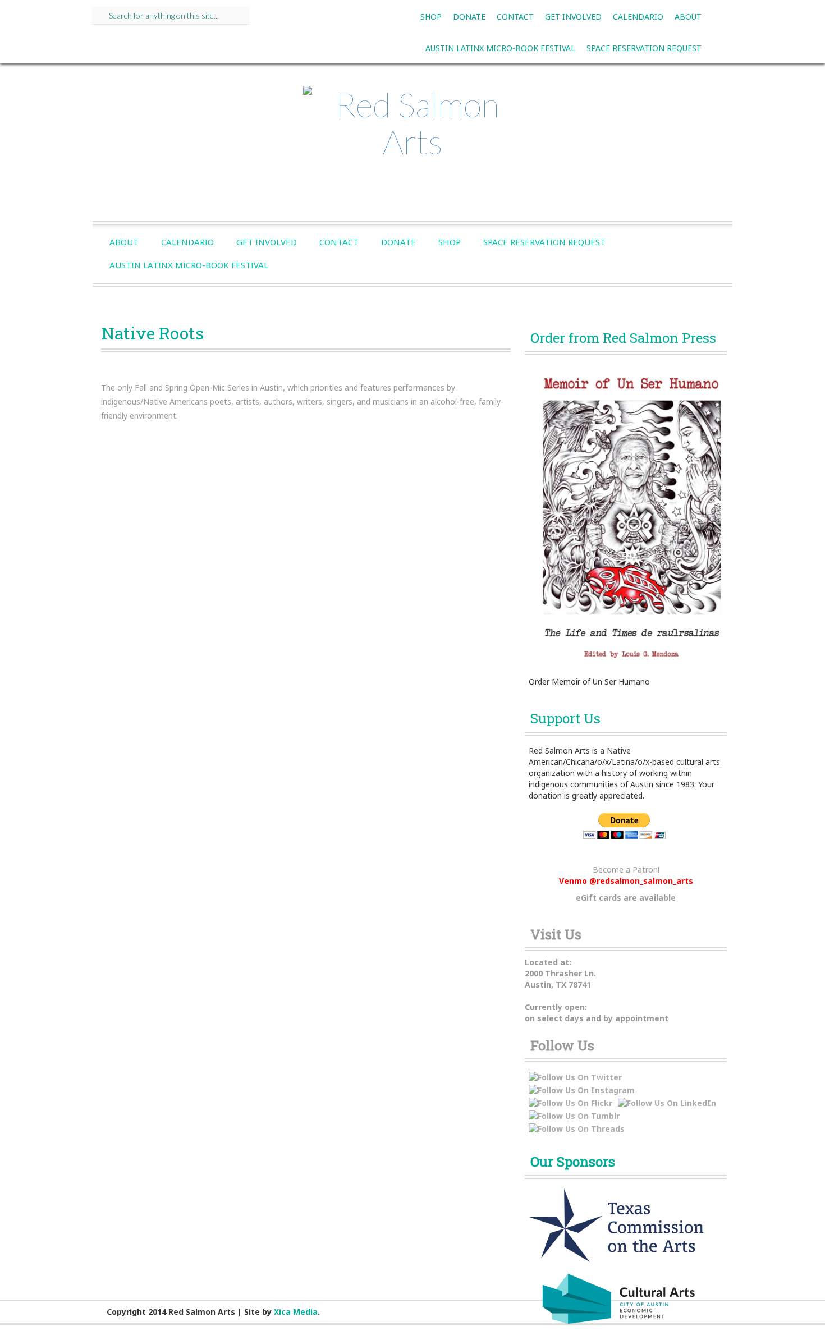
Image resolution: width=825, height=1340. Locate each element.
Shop (431, 16)
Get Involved (573, 16)
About (688, 16)
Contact (515, 16)
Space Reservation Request (644, 48)
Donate (469, 16)
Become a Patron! (626, 869)
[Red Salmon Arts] (412, 127)
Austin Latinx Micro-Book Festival (500, 48)
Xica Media (296, 1311)
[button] (109, 457)
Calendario (638, 16)
